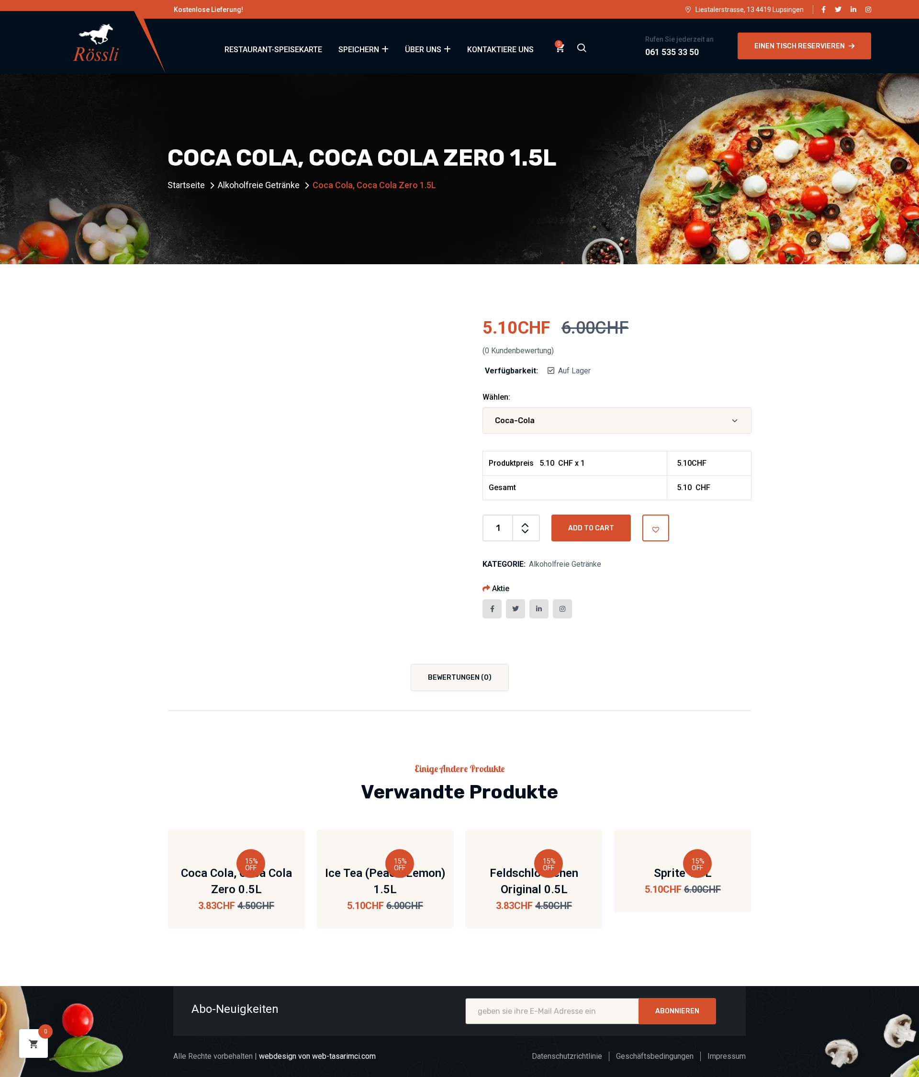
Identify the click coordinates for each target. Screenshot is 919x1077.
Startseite (186, 185)
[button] (655, 528)
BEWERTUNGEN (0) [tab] (460, 677)
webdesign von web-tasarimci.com (317, 1056)
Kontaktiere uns (500, 49)
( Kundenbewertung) (518, 350)
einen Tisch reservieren (799, 46)
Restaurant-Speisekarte (273, 49)
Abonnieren (677, 1011)
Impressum (726, 1056)
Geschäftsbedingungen (655, 1056)
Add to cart (591, 528)
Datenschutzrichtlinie (567, 1056)
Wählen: (496, 397)
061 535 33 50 (672, 52)
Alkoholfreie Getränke (259, 185)
